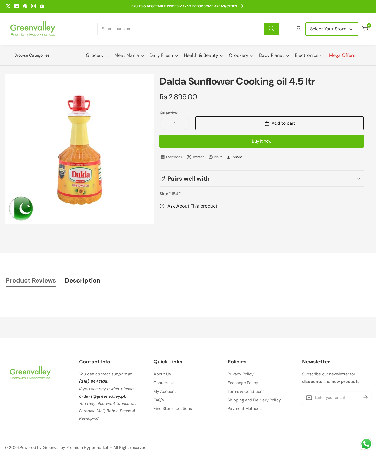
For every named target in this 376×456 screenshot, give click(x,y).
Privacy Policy (241, 374)
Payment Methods (245, 408)
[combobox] (187, 29)
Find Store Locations (172, 408)
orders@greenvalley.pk (102, 396)
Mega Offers (342, 55)
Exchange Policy (243, 382)
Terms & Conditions (246, 391)
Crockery (238, 55)
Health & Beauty (201, 55)
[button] (262, 178)
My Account (164, 391)
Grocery (95, 55)
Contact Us (163, 382)
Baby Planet (271, 55)
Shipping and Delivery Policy (254, 400)
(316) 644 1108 (93, 381)
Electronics (306, 55)
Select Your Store (329, 29)
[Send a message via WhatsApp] (366, 444)
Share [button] (237, 157)
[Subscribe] (365, 397)
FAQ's (158, 400)
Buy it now (261, 141)
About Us (162, 374)
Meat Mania (126, 55)
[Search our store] (271, 29)
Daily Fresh (161, 55)
